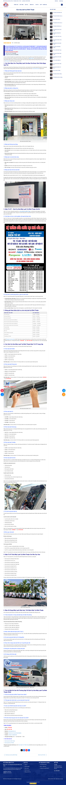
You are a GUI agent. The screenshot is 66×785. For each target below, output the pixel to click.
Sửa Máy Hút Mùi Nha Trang (56, 47)
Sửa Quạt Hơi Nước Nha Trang (57, 54)
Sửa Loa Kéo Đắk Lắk (56, 60)
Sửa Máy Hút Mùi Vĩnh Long (57, 33)
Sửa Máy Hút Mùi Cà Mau (57, 73)
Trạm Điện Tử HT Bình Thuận (24, 744)
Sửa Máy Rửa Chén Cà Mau (57, 77)
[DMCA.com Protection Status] (33, 783)
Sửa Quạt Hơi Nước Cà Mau (57, 67)
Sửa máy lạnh (27, 770)
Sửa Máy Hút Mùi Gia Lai (57, 26)
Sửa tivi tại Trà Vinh (41, 754)
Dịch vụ (26, 4)
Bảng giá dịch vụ (28, 771)
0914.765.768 (8, 772)
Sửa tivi (26, 764)
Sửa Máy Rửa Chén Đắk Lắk (57, 57)
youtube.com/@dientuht (12, 734)
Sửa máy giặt (27, 766)
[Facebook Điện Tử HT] (24, 750)
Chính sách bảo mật (51, 778)
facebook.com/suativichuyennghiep (14, 732)
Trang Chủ (16, 4)
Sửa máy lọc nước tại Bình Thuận (11, 754)
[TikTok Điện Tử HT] (22, 750)
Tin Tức (37, 4)
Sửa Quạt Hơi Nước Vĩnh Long (57, 40)
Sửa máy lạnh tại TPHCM (9, 742)
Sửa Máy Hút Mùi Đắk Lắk (57, 12)
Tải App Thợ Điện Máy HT (44, 768)
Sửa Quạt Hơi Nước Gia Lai (57, 15)
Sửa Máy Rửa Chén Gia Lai (57, 22)
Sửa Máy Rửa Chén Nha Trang (57, 44)
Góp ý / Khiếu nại (43, 766)
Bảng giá (31, 4)
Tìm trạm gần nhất (43, 764)
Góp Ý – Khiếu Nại (43, 4)
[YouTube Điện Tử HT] (26, 750)
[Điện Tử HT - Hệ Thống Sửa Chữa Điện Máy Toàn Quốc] (7, 4)
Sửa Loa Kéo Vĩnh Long (57, 36)
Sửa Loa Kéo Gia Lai (56, 19)
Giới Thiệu (22, 4)
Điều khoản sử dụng (59, 778)
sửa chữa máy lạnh (36, 68)
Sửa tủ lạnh (27, 768)
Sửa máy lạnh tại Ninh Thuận (10, 740)
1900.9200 (9, 771)
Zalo (29, 750)
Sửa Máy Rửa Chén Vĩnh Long (57, 30)
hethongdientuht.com (12, 731)
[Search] (62, 5)
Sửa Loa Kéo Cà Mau (56, 70)
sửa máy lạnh (7, 60)
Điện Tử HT (31, 58)
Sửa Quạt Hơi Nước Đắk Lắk (57, 64)
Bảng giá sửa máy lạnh (10, 339)
